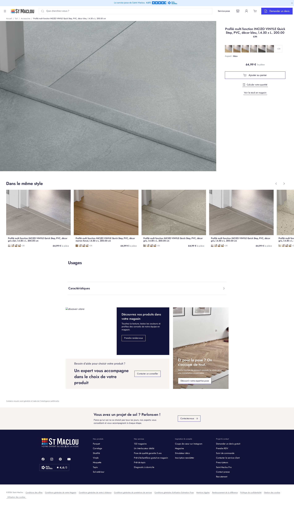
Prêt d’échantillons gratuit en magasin (151, 457)
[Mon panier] (255, 10)
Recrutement (221, 476)
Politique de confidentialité (250, 492)
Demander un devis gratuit (228, 443)
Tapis (95, 467)
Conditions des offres (34, 492)
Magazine (179, 448)
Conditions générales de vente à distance (95, 492)
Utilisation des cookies (16, 497)
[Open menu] (4, 11)
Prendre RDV (222, 448)
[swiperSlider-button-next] (284, 183)
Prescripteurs (222, 462)
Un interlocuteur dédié (144, 448)
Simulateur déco (182, 453)
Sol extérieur (98, 471)
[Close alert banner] (292, 3)
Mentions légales (203, 492)
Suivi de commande (225, 453)
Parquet (96, 443)
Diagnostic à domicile (144, 467)
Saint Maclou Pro (224, 467)
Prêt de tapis (139, 462)
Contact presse (223, 471)
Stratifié (96, 453)
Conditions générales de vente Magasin (60, 492)
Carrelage (97, 448)
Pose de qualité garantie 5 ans (148, 453)
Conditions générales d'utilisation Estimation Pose (174, 492)
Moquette (97, 462)
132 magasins (140, 443)
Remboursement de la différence (225, 492)
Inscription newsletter (184, 457)
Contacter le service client (228, 457)
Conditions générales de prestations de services (133, 492)
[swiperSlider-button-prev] (276, 183)
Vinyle (95, 457)
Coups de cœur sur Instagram (188, 443)
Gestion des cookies (272, 492)
